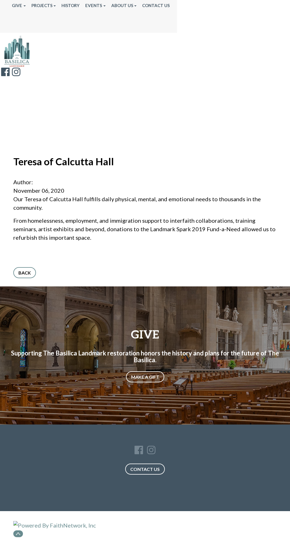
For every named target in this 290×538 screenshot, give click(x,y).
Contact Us (156, 5)
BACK (24, 272)
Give (17, 5)
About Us (122, 5)
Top (18, 533)
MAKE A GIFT (145, 377)
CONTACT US (145, 469)
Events (93, 5)
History (70, 5)
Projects (41, 5)
